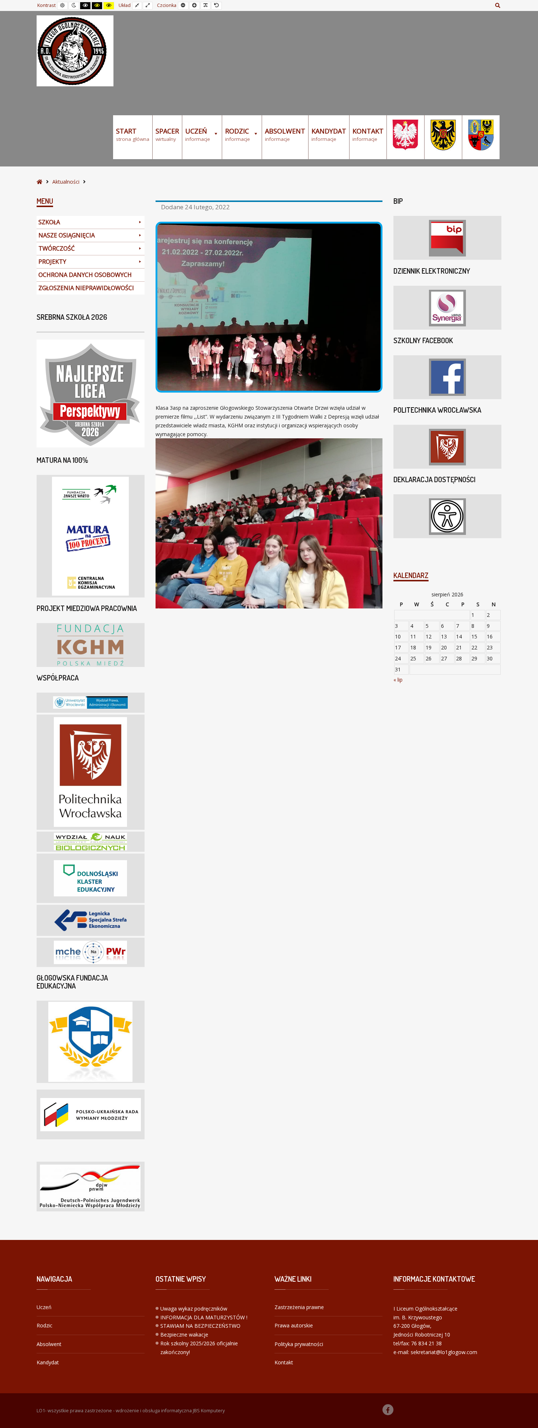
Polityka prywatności (298, 1344)
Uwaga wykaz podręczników (193, 1308)
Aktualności (65, 181)
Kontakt (283, 1362)
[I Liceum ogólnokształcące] (75, 50)
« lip (398, 679)
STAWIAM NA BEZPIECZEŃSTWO (200, 1325)
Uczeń (44, 1307)
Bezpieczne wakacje (184, 1334)
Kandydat (48, 1362)
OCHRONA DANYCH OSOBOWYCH (85, 275)
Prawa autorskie (293, 1325)
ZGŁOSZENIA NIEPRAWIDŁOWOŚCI (86, 288)
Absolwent (49, 1344)
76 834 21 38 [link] (426, 1343)
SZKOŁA (49, 222)
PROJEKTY (52, 262)
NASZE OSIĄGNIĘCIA (66, 235)
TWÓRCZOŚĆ (56, 248)
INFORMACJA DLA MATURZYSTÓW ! (203, 1317)
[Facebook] (387, 1409)
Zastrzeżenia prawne (299, 1307)
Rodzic (44, 1325)
